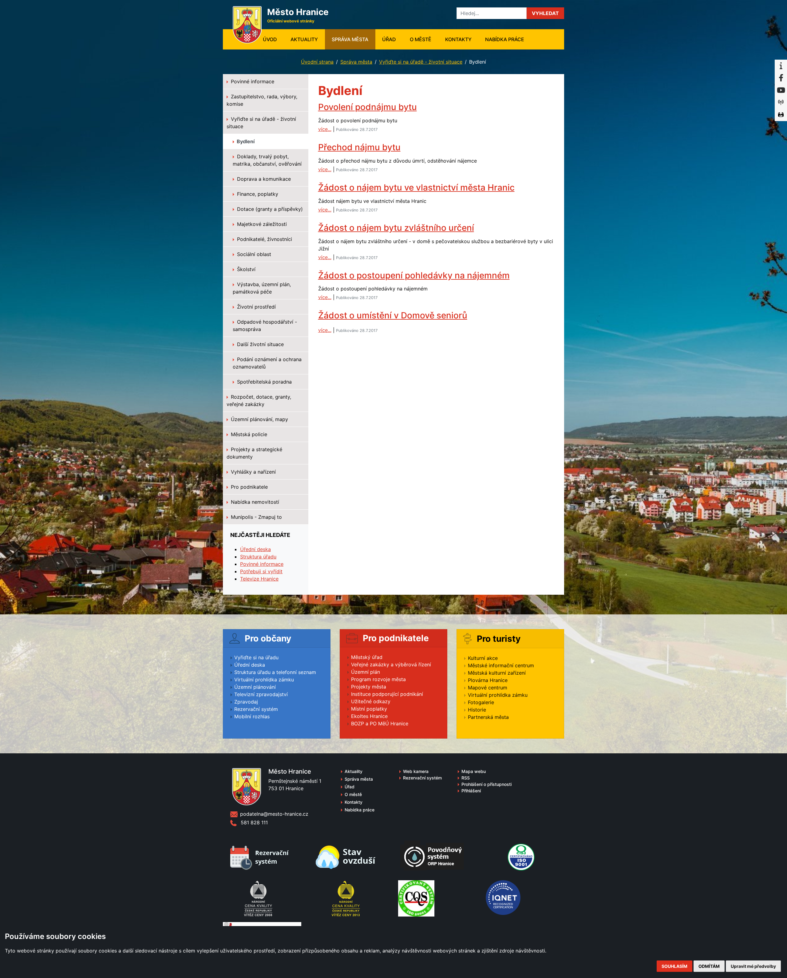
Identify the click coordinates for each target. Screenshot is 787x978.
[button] (545, 13)
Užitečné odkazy (370, 701)
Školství (245, 269)
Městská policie (248, 434)
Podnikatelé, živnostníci (263, 239)
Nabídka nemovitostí (254, 502)
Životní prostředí (255, 307)
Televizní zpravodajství (261, 694)
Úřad (389, 39)
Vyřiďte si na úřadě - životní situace (420, 62)
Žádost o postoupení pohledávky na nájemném (414, 275)
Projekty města (368, 687)
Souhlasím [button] (674, 966)
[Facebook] (781, 78)
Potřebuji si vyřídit (261, 571)
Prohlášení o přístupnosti (486, 784)
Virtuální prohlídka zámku (264, 679)
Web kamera (416, 771)
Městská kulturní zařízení (497, 673)
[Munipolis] (781, 103)
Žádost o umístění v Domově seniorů (392, 315)
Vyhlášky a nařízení (252, 472)
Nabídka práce (504, 39)
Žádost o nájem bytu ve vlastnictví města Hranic (416, 187)
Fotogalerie (481, 702)
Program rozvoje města (378, 679)
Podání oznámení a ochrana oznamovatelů (267, 363)
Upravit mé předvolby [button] (753, 966)
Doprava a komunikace (263, 179)
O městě (420, 39)
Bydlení (245, 141)
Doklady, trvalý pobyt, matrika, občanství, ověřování (267, 160)
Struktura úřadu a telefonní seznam (275, 672)
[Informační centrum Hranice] (781, 66)
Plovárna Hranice (488, 680)
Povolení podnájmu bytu (367, 107)
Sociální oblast (253, 254)
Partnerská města (488, 717)
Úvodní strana (317, 62)
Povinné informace (251, 81)
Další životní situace (259, 344)
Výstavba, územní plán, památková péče (262, 288)
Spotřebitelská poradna (263, 382)
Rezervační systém (256, 709)
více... (324, 129)
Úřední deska (255, 549)
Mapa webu (473, 771)
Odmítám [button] (709, 966)
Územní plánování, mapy (258, 419)
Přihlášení (471, 790)
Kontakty (458, 39)
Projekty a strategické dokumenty (254, 453)
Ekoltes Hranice (369, 716)
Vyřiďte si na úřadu (256, 657)
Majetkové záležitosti (261, 224)
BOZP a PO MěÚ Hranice (379, 723)
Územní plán (365, 672)
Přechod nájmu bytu (359, 147)
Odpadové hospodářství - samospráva (265, 325)
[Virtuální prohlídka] (781, 115)
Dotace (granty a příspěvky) (269, 209)
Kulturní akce (483, 658)
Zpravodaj (246, 702)
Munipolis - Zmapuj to (255, 517)
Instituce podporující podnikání (387, 694)
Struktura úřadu (258, 557)
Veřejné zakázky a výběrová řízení (391, 664)
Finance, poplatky (256, 194)
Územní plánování (255, 687)
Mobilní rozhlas (252, 716)
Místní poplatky (369, 709)
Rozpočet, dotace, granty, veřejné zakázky (259, 400)
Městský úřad (366, 657)
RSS (465, 777)
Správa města (350, 39)
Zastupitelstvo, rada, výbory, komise (262, 100)
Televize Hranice (259, 579)
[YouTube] (781, 90)
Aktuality (304, 39)
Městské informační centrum (501, 665)
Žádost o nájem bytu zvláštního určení (396, 228)
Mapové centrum (487, 687)
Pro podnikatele (248, 487)
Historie (477, 710)
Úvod (273, 39)
